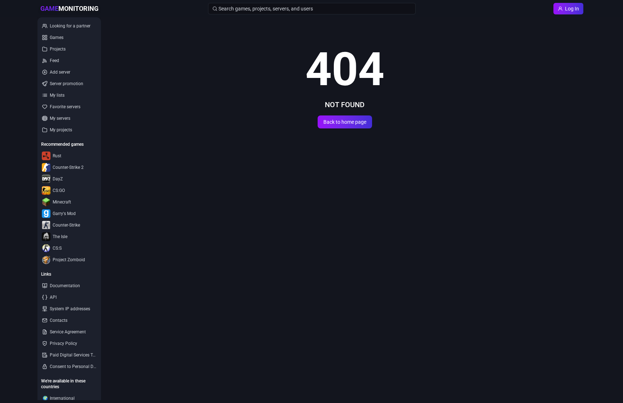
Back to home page (344, 122)
